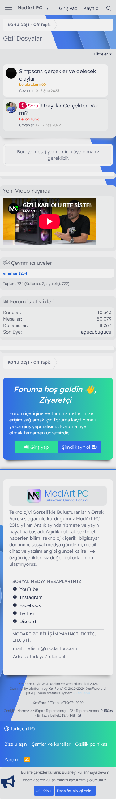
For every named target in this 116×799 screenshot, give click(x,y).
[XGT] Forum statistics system (58, 693)
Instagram (30, 597)
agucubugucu (96, 332)
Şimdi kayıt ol (77, 447)
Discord (27, 621)
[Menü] (8, 7)
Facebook (29, 605)
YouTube (28, 589)
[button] (79, 715)
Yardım (11, 759)
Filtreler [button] (101, 53)
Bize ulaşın (15, 744)
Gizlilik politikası (91, 744)
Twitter (26, 613)
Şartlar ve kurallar (51, 744)
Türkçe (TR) (22, 728)
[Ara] (109, 8)
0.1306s (107, 711)
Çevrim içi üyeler (31, 263)
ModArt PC (29, 8)
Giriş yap (39, 447)
